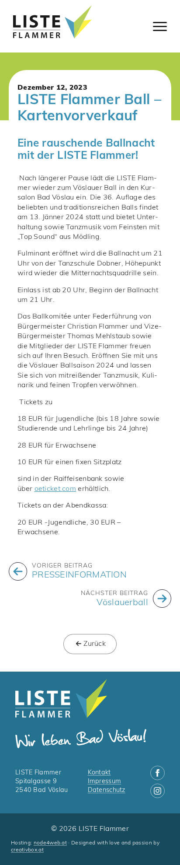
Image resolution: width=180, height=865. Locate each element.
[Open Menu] (160, 26)
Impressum (104, 781)
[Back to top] (158, 843)
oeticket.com (55, 489)
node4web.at (50, 843)
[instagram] (157, 791)
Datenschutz (106, 790)
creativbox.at (27, 850)
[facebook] (157, 773)
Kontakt (99, 773)
